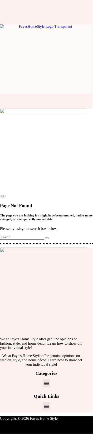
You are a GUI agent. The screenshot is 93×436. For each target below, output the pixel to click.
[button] (46, 383)
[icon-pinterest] (21, 6)
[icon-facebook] (6, 6)
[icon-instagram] (14, 6)
